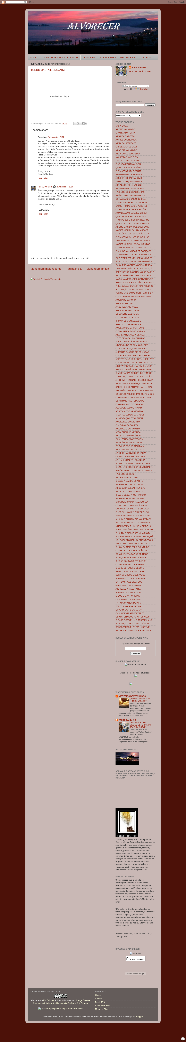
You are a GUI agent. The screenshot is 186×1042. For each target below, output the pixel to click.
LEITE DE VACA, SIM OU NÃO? (130, 338)
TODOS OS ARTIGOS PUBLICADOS (60, 57)
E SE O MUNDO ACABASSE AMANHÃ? (134, 262)
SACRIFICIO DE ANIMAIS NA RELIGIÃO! (134, 387)
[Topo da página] (183, 1038)
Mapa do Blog (101, 1009)
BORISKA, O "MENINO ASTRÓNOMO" (133, 624)
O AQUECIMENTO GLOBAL (128, 164)
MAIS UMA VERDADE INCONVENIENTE (134, 279)
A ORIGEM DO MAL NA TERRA (130, 571)
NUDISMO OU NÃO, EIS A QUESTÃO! (133, 519)
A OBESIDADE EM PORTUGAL (130, 328)
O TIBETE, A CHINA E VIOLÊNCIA (131, 551)
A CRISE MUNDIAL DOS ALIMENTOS (133, 244)
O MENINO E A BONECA (127, 425)
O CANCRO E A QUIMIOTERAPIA (131, 349)
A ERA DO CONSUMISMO (128, 154)
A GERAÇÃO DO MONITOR (128, 429)
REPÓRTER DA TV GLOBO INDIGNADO (134, 470)
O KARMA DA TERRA (125, 133)
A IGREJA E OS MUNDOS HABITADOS (133, 631)
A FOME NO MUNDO (125, 129)
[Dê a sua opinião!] (77, 123)
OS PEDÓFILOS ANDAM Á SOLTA (131, 505)
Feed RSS (100, 1002)
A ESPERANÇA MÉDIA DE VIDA (130, 335)
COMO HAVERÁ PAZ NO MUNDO (131, 202)
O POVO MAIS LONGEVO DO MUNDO (134, 363)
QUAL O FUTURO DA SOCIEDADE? (132, 223)
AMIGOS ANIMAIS (127, 720)
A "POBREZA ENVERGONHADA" (131, 453)
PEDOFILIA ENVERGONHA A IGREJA (133, 516)
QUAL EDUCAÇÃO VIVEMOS (129, 439)
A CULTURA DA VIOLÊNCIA (128, 436)
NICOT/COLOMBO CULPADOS (130, 415)
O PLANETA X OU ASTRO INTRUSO (132, 237)
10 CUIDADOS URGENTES (128, 161)
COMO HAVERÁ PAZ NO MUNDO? (132, 554)
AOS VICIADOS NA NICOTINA (129, 411)
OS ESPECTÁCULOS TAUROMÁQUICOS (135, 394)
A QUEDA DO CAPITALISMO (129, 178)
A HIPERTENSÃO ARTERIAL (129, 324)
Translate (144, 89)
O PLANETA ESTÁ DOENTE (128, 171)
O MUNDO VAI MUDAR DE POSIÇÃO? (133, 251)
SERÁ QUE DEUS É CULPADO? (130, 575)
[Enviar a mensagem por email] (74, 123)
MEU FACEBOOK (129, 57)
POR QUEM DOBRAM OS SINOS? (131, 558)
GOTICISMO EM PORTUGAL (129, 585)
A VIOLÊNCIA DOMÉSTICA (128, 432)
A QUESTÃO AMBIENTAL (127, 157)
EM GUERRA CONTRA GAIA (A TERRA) (134, 265)
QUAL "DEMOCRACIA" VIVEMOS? (131, 216)
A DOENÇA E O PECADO (127, 310)
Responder (43, 178)
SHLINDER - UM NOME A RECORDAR (133, 544)
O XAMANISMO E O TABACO (129, 404)
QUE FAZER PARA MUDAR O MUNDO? (134, 258)
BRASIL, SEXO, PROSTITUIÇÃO (131, 495)
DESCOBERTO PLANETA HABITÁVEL (133, 627)
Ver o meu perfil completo (140, 71)
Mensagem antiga (97, 268)
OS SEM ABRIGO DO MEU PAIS (130, 456)
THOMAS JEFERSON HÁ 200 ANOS (132, 220)
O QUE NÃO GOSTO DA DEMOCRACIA (134, 467)
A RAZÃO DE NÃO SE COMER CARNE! (134, 370)
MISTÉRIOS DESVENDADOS (132, 696)
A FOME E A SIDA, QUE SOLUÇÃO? (132, 227)
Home (98, 995)
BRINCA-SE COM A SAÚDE (128, 321)
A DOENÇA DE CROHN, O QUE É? (132, 345)
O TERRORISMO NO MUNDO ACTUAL (134, 248)
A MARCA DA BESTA (125, 136)
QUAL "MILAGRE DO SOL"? (129, 610)
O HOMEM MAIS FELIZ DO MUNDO (132, 547)
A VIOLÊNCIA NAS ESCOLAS (129, 443)
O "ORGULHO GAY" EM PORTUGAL (133, 512)
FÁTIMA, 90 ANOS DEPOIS (128, 603)
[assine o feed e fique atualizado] (135, 676)
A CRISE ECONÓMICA (126, 140)
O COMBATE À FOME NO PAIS (130, 331)
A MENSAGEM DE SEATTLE (129, 174)
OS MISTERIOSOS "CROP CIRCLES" (133, 617)
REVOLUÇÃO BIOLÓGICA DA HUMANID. (135, 289)
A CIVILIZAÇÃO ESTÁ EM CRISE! (131, 213)
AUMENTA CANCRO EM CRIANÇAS (132, 352)
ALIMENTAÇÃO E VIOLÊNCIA (129, 418)
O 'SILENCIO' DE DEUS (126, 147)
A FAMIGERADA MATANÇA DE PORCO (134, 383)
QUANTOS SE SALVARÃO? (128, 168)
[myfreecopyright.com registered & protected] (60, 1009)
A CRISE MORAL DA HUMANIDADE (132, 230)
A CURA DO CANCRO (126, 300)
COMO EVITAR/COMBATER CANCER (133, 356)
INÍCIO (33, 57)
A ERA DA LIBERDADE (126, 143)
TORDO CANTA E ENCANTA (48, 69)
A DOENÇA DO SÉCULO (127, 303)
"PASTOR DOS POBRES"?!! (128, 592)
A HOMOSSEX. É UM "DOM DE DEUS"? (134, 526)
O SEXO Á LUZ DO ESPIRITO (129, 481)
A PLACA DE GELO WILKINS (129, 185)
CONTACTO (89, 57)
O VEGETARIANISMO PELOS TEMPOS (134, 373)
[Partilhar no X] (80, 123)
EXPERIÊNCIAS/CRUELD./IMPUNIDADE (134, 390)
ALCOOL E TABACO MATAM (129, 408)
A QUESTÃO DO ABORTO (128, 422)
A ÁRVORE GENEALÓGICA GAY (130, 498)
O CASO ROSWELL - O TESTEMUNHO (134, 620)
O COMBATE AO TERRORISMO (130, 564)
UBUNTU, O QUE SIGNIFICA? (130, 181)
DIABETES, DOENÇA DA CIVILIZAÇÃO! (134, 376)
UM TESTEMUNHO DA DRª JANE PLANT (135, 359)
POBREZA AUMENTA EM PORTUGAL (133, 463)
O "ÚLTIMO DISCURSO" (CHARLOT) (133, 533)
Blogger (139, 1017)
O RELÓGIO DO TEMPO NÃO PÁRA (132, 234)
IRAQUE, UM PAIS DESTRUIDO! (131, 561)
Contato (98, 999)
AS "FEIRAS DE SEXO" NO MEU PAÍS (133, 523)
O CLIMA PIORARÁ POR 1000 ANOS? (133, 255)
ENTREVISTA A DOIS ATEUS (129, 582)
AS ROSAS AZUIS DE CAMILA (130, 484)
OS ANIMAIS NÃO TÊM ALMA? (130, 401)
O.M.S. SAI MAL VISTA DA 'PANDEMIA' (133, 296)
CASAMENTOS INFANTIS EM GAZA (132, 509)
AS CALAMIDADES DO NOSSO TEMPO (134, 276)
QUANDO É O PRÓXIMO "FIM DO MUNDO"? (140, 699)
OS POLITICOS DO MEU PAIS (130, 446)
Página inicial (74, 268)
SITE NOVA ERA (107, 57)
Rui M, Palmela (45, 187)
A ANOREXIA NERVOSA (127, 307)
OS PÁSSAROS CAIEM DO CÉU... (131, 199)
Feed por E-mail (102, 1006)
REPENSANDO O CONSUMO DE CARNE (135, 272)
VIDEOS (146, 57)
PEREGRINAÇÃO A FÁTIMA (128, 606)
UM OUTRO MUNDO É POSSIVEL (131, 206)
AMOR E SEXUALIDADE (127, 477)
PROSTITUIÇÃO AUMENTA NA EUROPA (134, 530)
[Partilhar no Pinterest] (85, 123)
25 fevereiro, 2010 (56, 137)
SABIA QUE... (122, 126)
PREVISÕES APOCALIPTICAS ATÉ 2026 (134, 286)
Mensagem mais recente (46, 268)
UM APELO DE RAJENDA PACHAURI (133, 241)
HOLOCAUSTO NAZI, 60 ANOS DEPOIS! (134, 540)
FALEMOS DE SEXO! (125, 474)
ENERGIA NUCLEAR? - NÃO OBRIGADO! (135, 283)
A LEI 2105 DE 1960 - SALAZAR (130, 450)
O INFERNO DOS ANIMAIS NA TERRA (133, 397)
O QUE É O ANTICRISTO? (128, 596)
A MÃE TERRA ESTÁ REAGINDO (131, 195)
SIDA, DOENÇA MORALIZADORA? (132, 502)
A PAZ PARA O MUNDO (126, 150)
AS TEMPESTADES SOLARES (130, 188)
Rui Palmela (48, 1000)
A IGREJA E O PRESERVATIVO (130, 491)
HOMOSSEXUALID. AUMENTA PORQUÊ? (135, 537)
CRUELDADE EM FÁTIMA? (128, 599)
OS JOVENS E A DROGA (127, 314)
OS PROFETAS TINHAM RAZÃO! (131, 209)
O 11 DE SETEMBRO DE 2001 (130, 568)
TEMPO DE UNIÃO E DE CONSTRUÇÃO (134, 269)
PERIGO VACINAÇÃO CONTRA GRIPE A (134, 293)
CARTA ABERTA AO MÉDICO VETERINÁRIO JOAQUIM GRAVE (140, 724)
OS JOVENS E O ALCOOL (128, 317)
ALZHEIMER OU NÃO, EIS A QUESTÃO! (134, 380)
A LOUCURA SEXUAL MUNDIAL (130, 488)
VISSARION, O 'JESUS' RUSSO (130, 578)
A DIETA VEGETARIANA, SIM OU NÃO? (134, 366)
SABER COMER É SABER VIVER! (131, 342)
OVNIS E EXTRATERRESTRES (130, 613)
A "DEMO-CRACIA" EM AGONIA (130, 460)
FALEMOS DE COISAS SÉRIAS (130, 192)
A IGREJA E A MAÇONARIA (128, 589)
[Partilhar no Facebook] (83, 123)
